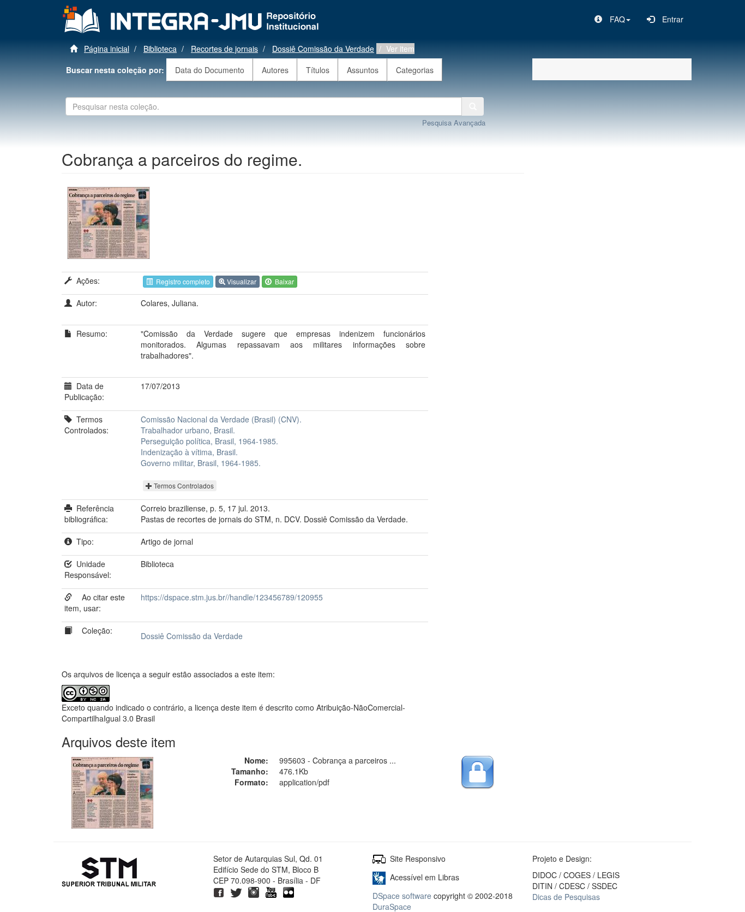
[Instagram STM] (253, 891)
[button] (612, 19)
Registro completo (181, 281)
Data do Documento (209, 69)
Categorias (415, 69)
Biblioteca (160, 48)
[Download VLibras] (379, 877)
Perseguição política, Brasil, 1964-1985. (209, 441)
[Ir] (473, 106)
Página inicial (106, 48)
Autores (275, 69)
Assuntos (362, 69)
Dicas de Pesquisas (566, 896)
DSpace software (401, 895)
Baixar (283, 281)
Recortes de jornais (224, 48)
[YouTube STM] (271, 891)
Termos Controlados (183, 485)
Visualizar (240, 281)
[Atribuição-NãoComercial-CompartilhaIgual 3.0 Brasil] (113, 693)
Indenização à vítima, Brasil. (189, 451)
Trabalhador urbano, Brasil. (188, 430)
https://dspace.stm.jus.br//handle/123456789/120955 (232, 597)
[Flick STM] (288, 891)
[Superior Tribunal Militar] (109, 873)
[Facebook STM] (218, 891)
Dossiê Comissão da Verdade (323, 48)
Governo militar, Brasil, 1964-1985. (201, 462)
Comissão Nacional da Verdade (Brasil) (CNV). (221, 419)
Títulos (317, 69)
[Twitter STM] (236, 891)
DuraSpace (391, 906)
